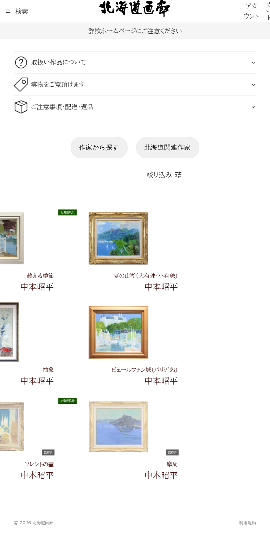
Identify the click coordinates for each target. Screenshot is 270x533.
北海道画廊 (42, 522)
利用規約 (247, 523)
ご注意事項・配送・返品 (62, 107)
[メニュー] (8, 11)
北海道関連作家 (167, 147)
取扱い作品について (58, 62)
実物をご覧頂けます (58, 84)
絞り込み (159, 175)
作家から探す (99, 147)
